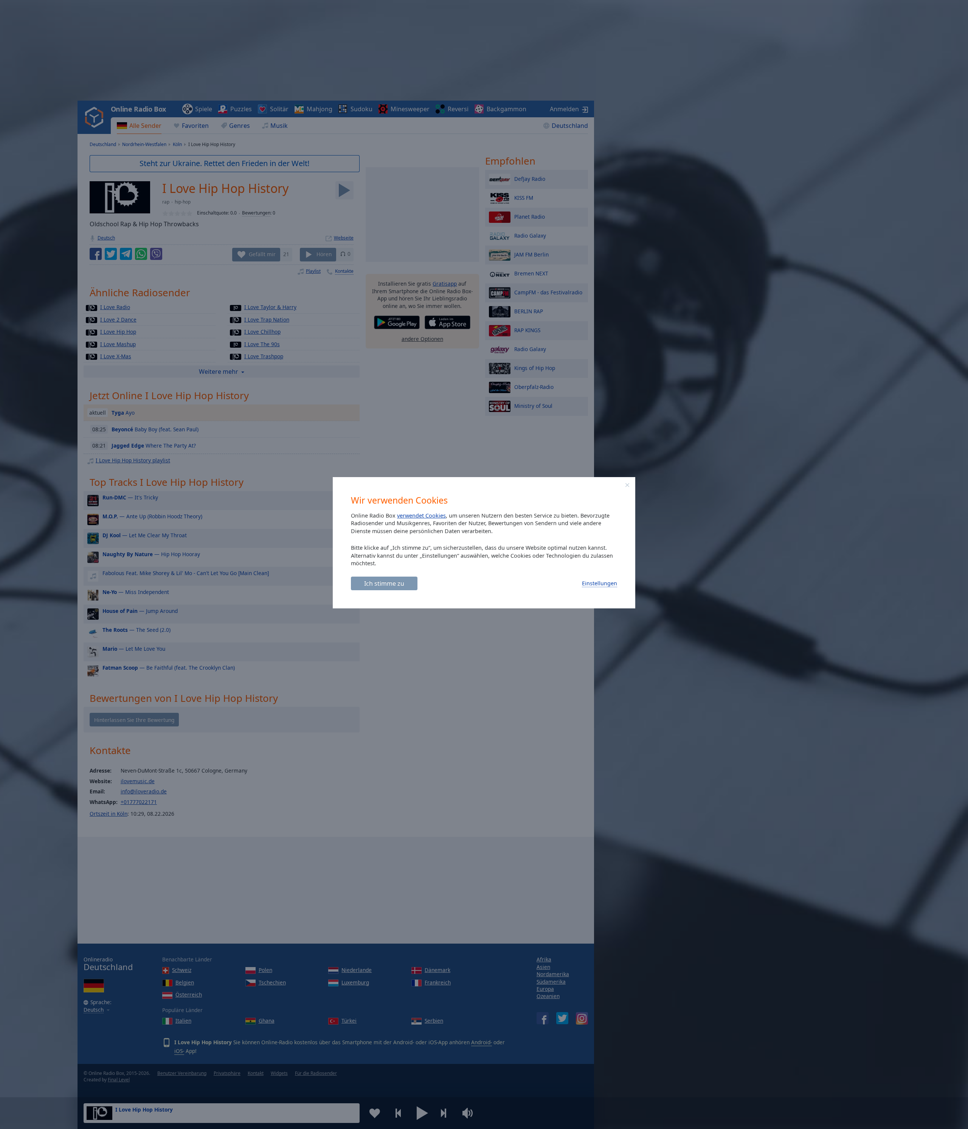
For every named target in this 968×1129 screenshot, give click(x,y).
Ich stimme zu (384, 583)
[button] (627, 485)
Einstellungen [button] (599, 583)
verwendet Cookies (421, 515)
